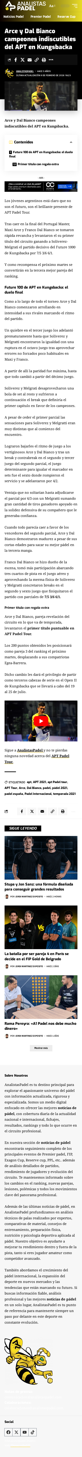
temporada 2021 (64, 794)
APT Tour (11, 788)
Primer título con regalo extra (38, 164)
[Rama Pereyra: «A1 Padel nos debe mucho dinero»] (41, 997)
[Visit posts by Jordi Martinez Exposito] (7, 896)
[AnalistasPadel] (26, 6)
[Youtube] (24, 1432)
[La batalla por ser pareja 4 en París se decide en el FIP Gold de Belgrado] (41, 927)
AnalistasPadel (25, 71)
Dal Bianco (34, 788)
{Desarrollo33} (20, 1445)
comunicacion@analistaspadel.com (33, 1397)
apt (29, 782)
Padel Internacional (38, 794)
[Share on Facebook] (15, 59)
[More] (51, 59)
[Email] (29, 59)
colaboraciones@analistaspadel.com (34, 1408)
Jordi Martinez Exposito (29, 896)
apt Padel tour (57, 782)
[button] (52, 6)
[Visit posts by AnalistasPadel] (9, 73)
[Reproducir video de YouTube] (41, 721)
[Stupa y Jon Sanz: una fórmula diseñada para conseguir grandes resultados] (41, 858)
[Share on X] (22, 59)
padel (47, 788)
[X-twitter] (16, 1432)
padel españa (14, 794)
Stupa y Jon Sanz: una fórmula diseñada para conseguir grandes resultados (39, 887)
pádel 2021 (59, 788)
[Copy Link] (36, 59)
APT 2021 (39, 782)
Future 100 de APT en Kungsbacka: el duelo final (41, 154)
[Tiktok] (32, 1432)
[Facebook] (8, 1432)
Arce (22, 788)
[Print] (44, 59)
